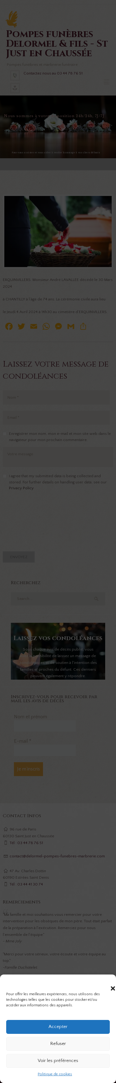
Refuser (58, 1043)
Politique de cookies (55, 1074)
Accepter (58, 1026)
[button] (107, 982)
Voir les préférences (58, 1060)
